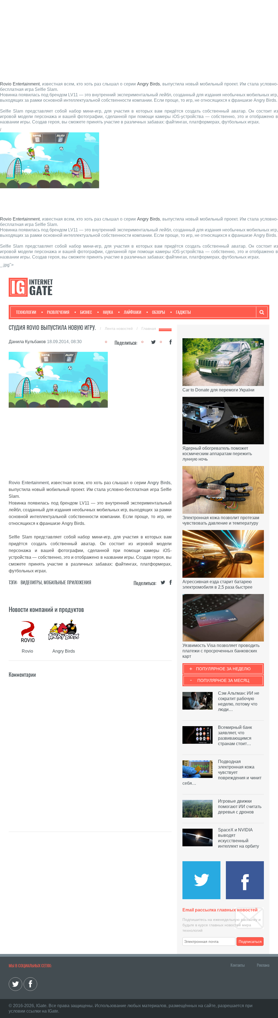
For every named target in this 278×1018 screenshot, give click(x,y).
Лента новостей (119, 328)
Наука (108, 312)
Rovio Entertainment (20, 84)
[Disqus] (90, 747)
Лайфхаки (132, 312)
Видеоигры (31, 582)
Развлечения (58, 312)
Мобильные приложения (67, 582)
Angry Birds (148, 84)
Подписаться (250, 941)
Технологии (26, 312)
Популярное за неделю (223, 668)
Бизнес (86, 312)
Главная (148, 328)
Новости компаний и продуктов (46, 609)
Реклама (263, 965)
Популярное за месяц (223, 680)
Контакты (237, 965)
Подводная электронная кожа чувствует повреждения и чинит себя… (221, 772)
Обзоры (158, 312)
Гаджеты (183, 312)
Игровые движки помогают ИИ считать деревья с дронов (239, 806)
